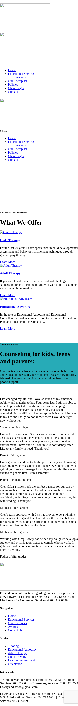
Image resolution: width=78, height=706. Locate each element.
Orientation (15, 664)
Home (12, 616)
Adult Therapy (10, 273)
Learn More (7, 262)
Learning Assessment (21, 660)
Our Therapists (17, 623)
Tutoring (13, 646)
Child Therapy (10, 240)
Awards (13, 626)
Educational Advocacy (15, 306)
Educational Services (21, 619)
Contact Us (15, 630)
